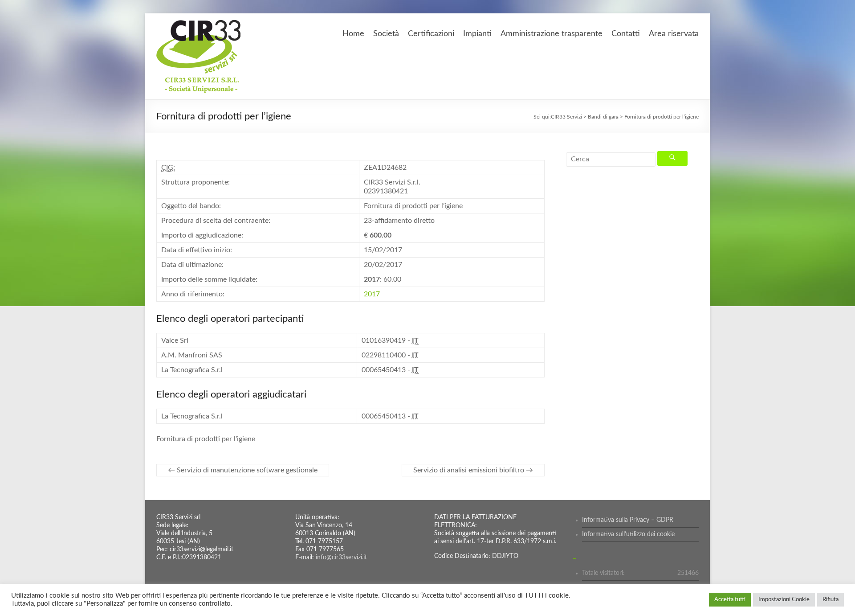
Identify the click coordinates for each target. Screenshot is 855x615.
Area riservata (674, 34)
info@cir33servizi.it (341, 557)
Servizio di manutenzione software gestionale (243, 470)
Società (386, 34)
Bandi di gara (603, 116)
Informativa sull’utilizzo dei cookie (628, 534)
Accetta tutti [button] (729, 600)
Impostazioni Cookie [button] (784, 600)
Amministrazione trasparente (552, 34)
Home (353, 34)
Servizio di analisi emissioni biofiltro (473, 470)
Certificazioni (431, 34)
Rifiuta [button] (830, 600)
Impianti (477, 34)
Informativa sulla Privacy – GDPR (627, 520)
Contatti (625, 34)
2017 (372, 294)
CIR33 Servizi (566, 116)
